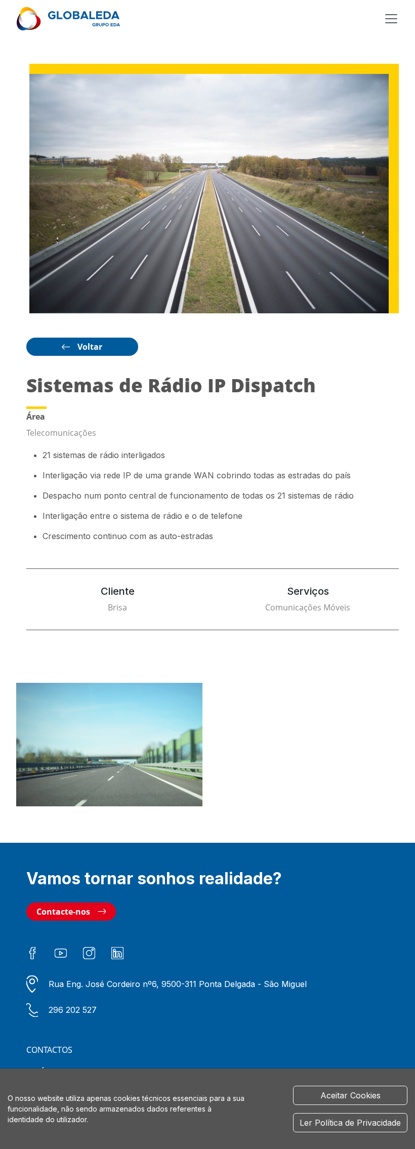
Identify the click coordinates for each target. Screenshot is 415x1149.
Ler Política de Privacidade (350, 1123)
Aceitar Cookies (350, 1095)
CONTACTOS (49, 1049)
